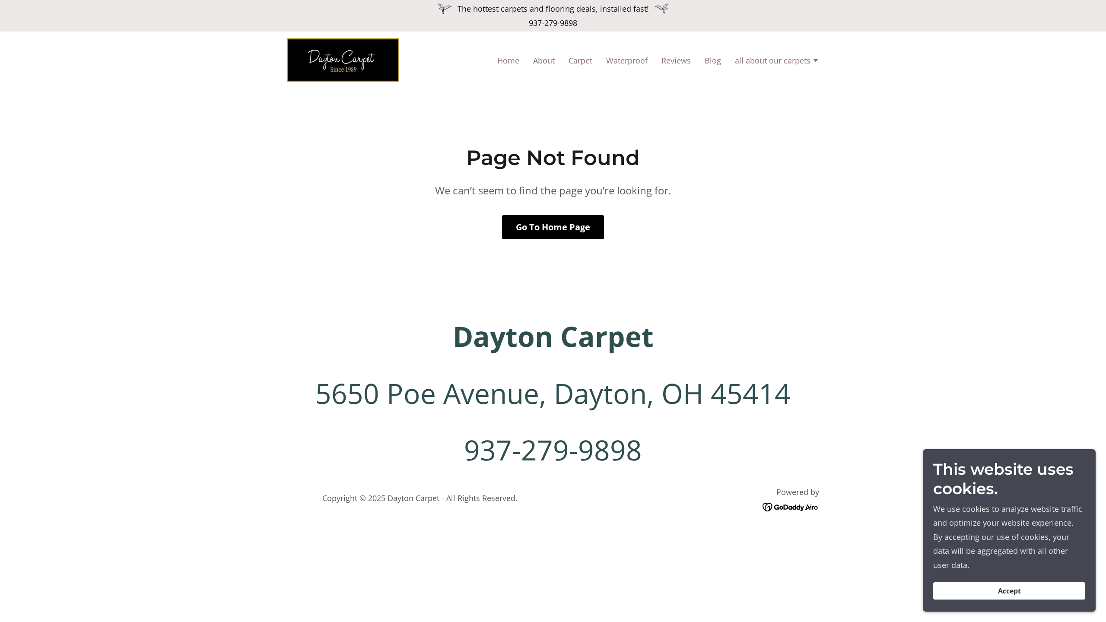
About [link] (544, 60)
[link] (343, 59)
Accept (1009, 591)
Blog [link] (713, 60)
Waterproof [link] (627, 60)
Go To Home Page (553, 227)
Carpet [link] (580, 60)
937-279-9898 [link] (553, 23)
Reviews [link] (676, 60)
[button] (777, 61)
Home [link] (508, 60)
